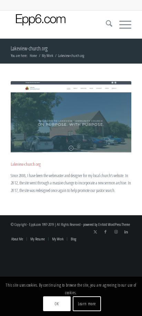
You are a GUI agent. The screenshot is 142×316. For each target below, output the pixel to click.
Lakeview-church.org (29, 48)
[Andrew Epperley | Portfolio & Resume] (59, 24)
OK (57, 304)
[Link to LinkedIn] (126, 232)
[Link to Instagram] (116, 232)
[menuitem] (105, 24)
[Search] (105, 24)
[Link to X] (95, 232)
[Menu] (121, 24)
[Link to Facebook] (105, 232)
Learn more (87, 304)
